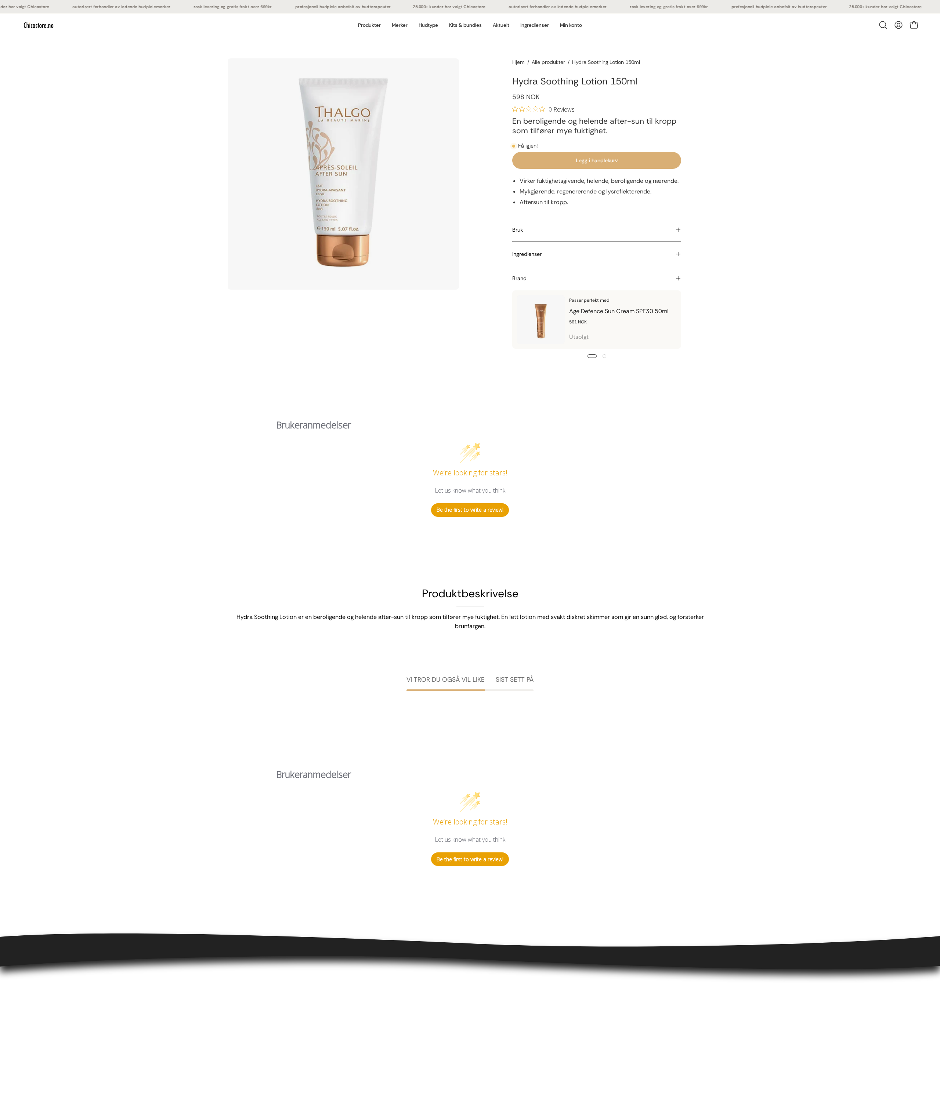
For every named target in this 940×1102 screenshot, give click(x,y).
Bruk (517, 229)
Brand (519, 278)
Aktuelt (337, 1046)
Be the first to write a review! (470, 509)
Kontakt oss (243, 985)
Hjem (518, 62)
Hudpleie (340, 997)
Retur (235, 1022)
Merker (337, 1034)
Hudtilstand (343, 1022)
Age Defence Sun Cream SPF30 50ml (619, 311)
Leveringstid (244, 1010)
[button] (399, 25)
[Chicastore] (38, 25)
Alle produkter (548, 62)
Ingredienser (527, 254)
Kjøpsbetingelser (250, 997)
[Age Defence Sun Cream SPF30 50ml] (541, 319)
